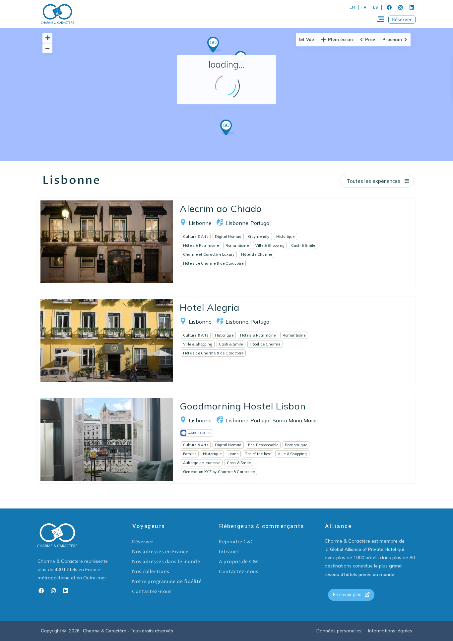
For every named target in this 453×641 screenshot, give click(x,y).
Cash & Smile (303, 245)
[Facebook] (389, 7)
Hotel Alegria (209, 307)
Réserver (142, 542)
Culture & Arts (195, 236)
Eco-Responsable (263, 445)
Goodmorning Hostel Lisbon (243, 406)
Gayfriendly (258, 236)
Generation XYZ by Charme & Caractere (219, 471)
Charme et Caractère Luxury (208, 254)
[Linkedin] (412, 7)
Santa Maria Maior (295, 420)
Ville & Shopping (270, 245)
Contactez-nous (151, 591)
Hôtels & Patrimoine (201, 245)
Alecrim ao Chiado (221, 208)
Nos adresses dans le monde (166, 562)
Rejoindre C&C (236, 542)
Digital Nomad (228, 236)
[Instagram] (400, 7)
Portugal (260, 223)
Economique (296, 445)
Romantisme (237, 245)
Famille (189, 454)
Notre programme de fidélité (167, 581)
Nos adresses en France (160, 552)
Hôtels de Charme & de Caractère (213, 263)
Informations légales (390, 631)
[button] (402, 20)
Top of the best (258, 454)
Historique (285, 236)
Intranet (229, 552)
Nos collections (150, 571)
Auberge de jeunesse (201, 462)
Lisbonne (200, 223)
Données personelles (338, 631)
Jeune (233, 454)
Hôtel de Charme (256, 254)
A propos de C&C (239, 562)
